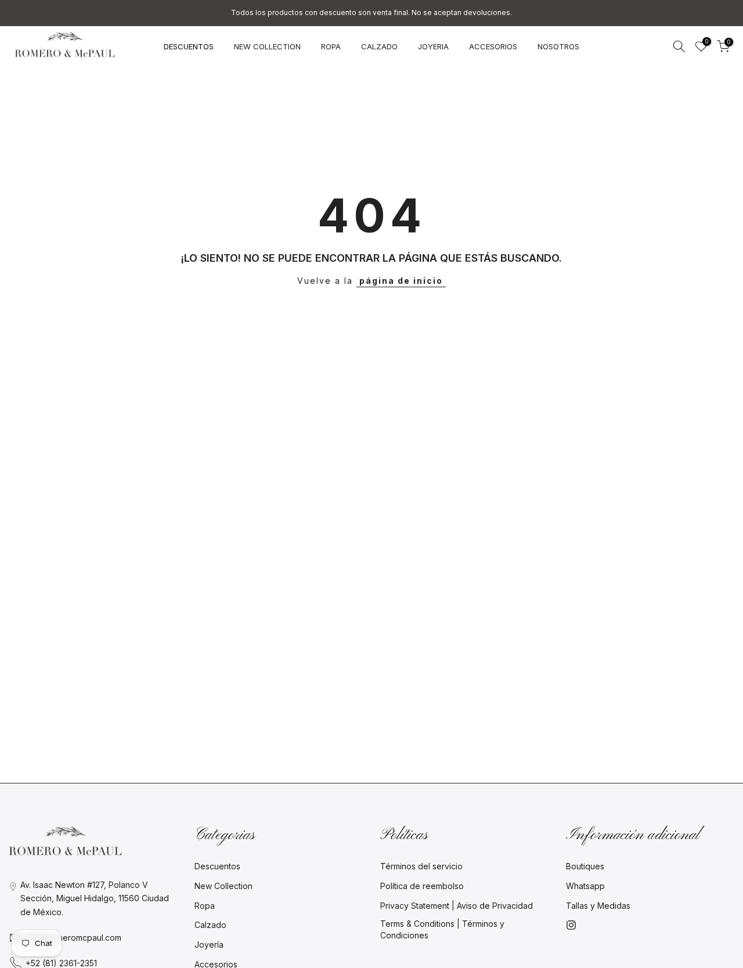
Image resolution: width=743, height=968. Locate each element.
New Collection (223, 886)
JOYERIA (433, 46)
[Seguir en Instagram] (571, 925)
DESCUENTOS (189, 46)
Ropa (204, 906)
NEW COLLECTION (267, 46)
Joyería (208, 944)
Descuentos (217, 866)
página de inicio (401, 281)
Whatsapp (585, 886)
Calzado (210, 925)
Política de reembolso (422, 886)
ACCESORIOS (493, 46)
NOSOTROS (558, 46)
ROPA (331, 46)
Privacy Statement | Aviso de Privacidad (456, 906)
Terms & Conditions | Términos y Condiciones (442, 929)
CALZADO (379, 46)
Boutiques (585, 866)
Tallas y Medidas (598, 906)
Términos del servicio (421, 866)
